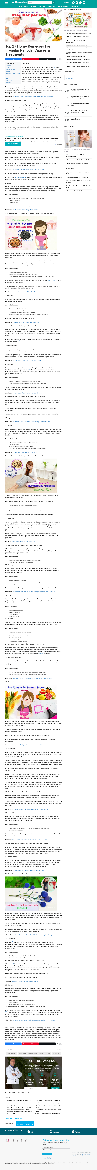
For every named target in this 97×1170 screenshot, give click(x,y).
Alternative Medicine (11, 1053)
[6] (14, 860)
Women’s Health (56, 1053)
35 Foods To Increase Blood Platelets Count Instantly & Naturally (32, 935)
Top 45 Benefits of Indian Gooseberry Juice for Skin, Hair (29, 840)
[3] (19, 340)
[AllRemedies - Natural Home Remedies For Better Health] (7, 1140)
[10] (6, 1011)
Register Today (55, 1088)
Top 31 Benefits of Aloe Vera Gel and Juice (26, 322)
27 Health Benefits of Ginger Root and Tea (25, 210)
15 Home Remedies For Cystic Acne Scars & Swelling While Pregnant (34, 1020)
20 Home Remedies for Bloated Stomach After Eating (19, 1107)
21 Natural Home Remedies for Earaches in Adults (78, 59)
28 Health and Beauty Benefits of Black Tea (76, 45)
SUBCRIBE (47, 1154)
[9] (13, 963)
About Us (66, 2)
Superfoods (51, 6)
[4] (30, 369)
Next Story (59, 1049)
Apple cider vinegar (11, 661)
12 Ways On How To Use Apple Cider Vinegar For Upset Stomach (32, 678)
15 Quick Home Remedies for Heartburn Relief (47, 1104)
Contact (84, 1156)
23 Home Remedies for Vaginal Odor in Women (18, 1109)
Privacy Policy (47, 1158)
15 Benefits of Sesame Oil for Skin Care (25, 292)
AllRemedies (19, 2)
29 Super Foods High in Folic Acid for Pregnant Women (28, 745)
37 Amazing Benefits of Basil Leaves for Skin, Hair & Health (30, 809)
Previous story (9, 1049)
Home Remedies (23, 6)
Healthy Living (22, 1053)
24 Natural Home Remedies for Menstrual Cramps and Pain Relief (33, 96)
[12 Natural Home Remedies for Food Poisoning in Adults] (78, 138)
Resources (74, 6)
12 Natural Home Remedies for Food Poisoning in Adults (77, 150)
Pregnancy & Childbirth (44, 1053)
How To (33, 6)
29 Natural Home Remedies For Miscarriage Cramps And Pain (31, 422)
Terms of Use (78, 1156)
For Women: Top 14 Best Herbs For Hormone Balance (28, 169)
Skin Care (42, 6)
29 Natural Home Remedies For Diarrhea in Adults (48, 1113)
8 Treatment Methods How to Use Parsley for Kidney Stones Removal (34, 591)
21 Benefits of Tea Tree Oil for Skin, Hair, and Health (78, 66)
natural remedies (52, 280)
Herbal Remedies (63, 6)
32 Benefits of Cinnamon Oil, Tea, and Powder (27, 360)
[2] (45, 107)
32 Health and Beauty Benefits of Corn (23, 541)
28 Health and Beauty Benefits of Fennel (25, 452)
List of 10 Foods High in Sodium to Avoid (75, 56)
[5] (23, 755)
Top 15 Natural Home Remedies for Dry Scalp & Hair (78, 33)
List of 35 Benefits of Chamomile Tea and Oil (75, 30)
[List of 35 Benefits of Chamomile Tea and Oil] (78, 20)
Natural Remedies (32, 1053)
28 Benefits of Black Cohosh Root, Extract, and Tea (28, 870)
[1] (54, 67)
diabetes (40, 653)
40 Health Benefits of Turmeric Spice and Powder (28, 393)
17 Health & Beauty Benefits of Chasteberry (24, 981)
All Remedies (70, 78)
